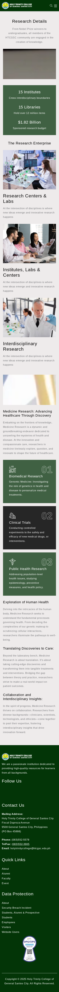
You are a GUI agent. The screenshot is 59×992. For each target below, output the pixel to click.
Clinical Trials (20, 522)
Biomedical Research (26, 476)
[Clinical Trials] (12, 515)
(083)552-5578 (20, 839)
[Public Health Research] (12, 561)
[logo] (17, 5)
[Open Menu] (55, 6)
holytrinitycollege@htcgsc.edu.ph (30, 848)
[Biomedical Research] (12, 469)
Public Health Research (28, 569)
